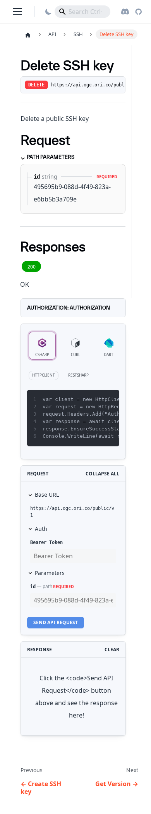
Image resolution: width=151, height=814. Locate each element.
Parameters (50, 573)
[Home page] (28, 34)
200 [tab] (31, 266)
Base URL (47, 494)
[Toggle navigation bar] (17, 11)
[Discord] (125, 11)
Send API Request (55, 622)
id (33, 586)
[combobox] (82, 11)
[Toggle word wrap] (95, 399)
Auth (41, 528)
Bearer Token (46, 542)
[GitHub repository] (138, 11)
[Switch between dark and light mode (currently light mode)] (48, 12)
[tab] (42, 346)
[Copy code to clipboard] (109, 399)
